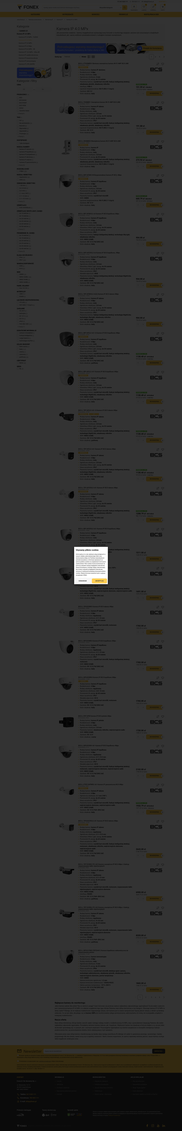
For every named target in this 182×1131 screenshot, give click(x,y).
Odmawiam (83, 581)
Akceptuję (99, 581)
